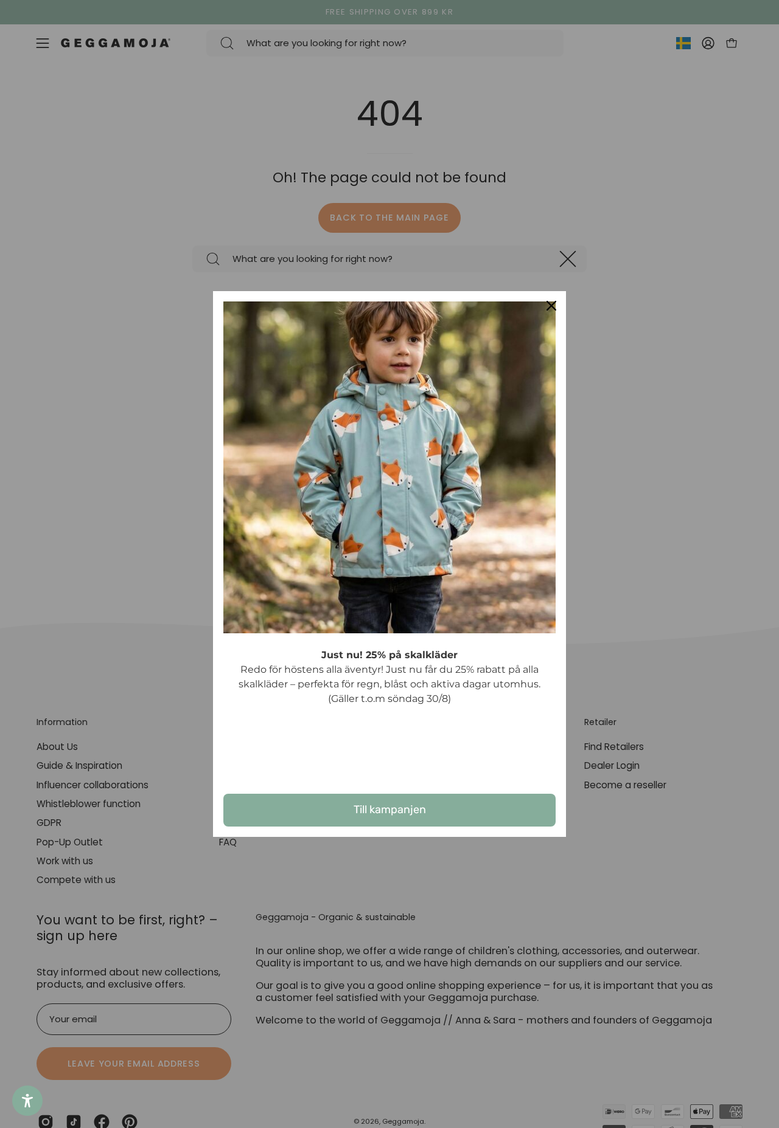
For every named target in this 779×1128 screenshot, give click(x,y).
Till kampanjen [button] (390, 809)
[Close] (551, 305)
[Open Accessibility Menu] (27, 1100)
